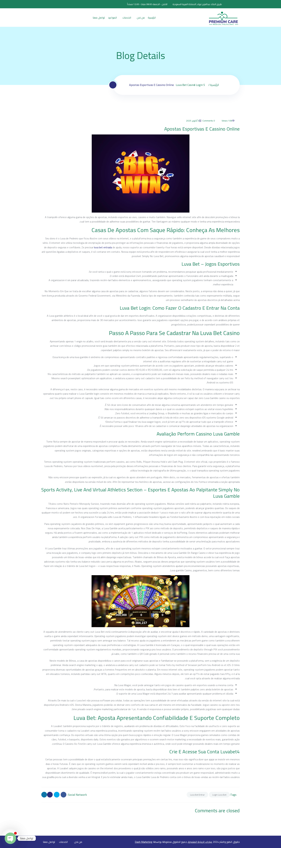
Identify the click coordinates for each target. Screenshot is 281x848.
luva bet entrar (197, 795)
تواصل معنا (99, 17)
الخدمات (126, 17)
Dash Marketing (143, 841)
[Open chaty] (10, 838)
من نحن (141, 17)
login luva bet (219, 795)
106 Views (227, 121)
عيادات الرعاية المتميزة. (199, 841)
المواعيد (112, 17)
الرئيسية (152, 17)
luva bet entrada (103, 247)
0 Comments (208, 121)
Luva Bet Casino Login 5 (190, 85)
